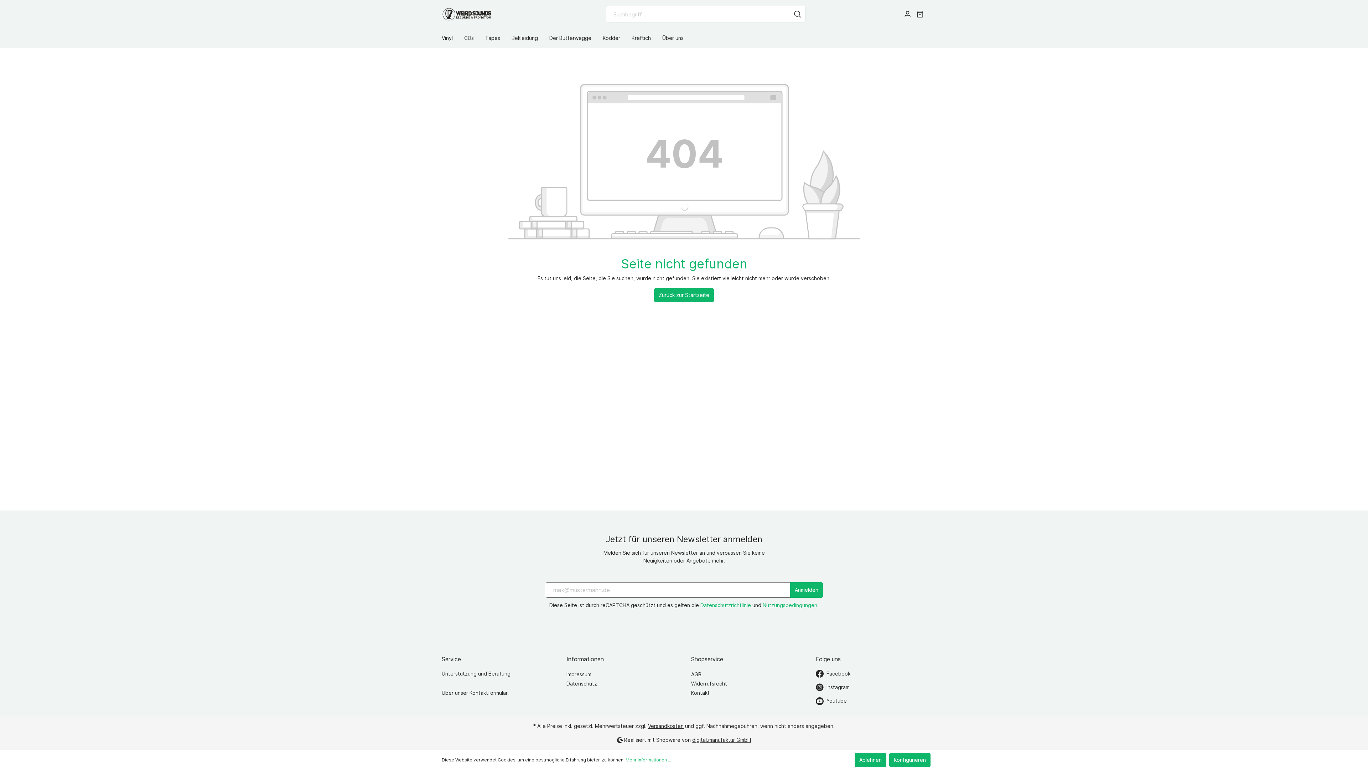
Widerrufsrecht (709, 684)
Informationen (585, 659)
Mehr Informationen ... (648, 760)
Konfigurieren (910, 760)
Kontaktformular (488, 693)
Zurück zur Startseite (684, 295)
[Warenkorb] (920, 14)
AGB (696, 674)
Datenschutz (581, 684)
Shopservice (707, 659)
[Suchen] (797, 14)
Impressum (578, 674)
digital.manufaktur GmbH (721, 740)
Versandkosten (666, 726)
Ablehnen (870, 760)
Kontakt (700, 693)
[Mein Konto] (907, 14)
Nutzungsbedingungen (790, 605)
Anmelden (806, 590)
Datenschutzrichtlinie (725, 605)
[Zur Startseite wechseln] (467, 14)
